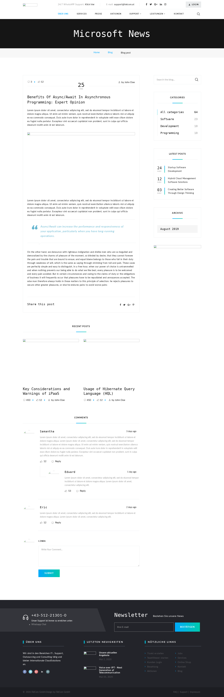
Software (167, 119)
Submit (49, 573)
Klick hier (90, 5)
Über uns (63, 14)
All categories (172, 112)
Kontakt (179, 14)
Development (169, 126)
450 (28, 400)
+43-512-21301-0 (49, 615)
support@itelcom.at (124, 5)
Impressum (195, 692)
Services (82, 14)
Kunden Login (154, 662)
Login (195, 4)
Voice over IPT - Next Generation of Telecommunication (110, 670)
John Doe (59, 400)
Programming (169, 133)
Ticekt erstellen (155, 654)
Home (97, 52)
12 (40, 400)
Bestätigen (187, 627)
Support (134, 14)
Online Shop (184, 662)
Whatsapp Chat (38, 624)
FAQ (175, 692)
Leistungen (156, 14)
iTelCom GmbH (63, 692)
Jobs (180, 654)
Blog (110, 52)
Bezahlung (152, 667)
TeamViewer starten (157, 658)
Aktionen (115, 14)
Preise (98, 14)
